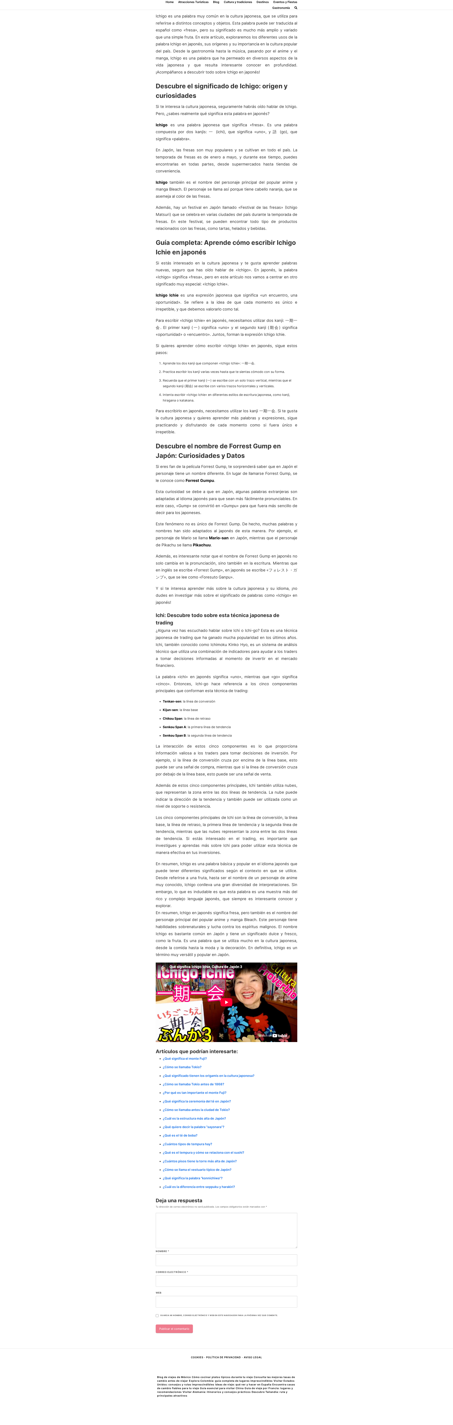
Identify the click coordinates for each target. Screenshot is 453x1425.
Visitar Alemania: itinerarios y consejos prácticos (217, 1391)
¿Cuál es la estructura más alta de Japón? (194, 1118)
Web (159, 1292)
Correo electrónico (172, 1272)
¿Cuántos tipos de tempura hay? (187, 1144)
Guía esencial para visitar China (222, 1388)
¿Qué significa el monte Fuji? (185, 1058)
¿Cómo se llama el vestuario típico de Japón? (197, 1170)
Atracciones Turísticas (193, 2)
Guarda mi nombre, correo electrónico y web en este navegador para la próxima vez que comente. (219, 1315)
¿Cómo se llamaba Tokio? (182, 1067)
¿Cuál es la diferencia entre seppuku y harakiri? (199, 1187)
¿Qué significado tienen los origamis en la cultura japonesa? (208, 1076)
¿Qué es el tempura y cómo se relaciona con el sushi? (203, 1152)
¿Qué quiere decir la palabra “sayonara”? (193, 1127)
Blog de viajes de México (174, 1377)
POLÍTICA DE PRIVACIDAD (223, 1357)
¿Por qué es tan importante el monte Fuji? (194, 1092)
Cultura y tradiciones (238, 2)
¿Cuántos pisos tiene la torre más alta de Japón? (200, 1161)
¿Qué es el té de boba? (180, 1135)
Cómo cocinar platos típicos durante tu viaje (222, 1377)
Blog (216, 2)
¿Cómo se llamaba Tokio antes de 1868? (193, 1084)
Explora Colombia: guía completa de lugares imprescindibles (231, 1380)
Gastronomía (281, 8)
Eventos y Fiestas (285, 2)
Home (170, 2)
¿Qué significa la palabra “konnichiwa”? (193, 1178)
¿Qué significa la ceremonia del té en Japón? (197, 1101)
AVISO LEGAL (253, 1357)
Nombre (162, 1251)
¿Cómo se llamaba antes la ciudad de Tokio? (196, 1110)
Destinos (263, 2)
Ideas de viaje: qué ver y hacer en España (243, 1384)
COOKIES (197, 1357)
